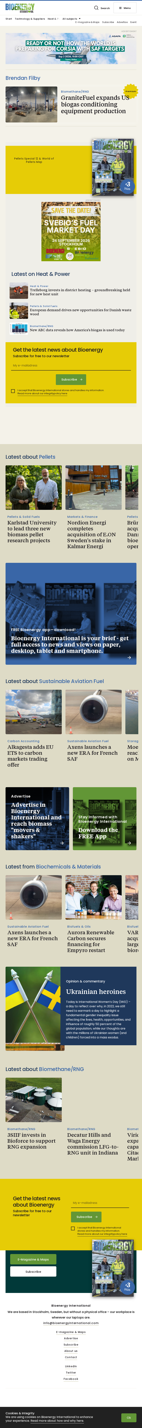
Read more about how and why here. (57, 1421)
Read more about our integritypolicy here (42, 393)
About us (71, 1351)
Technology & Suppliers (30, 19)
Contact (71, 1357)
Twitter (71, 1372)
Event (133, 22)
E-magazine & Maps (87, 22)
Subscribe (108, 22)
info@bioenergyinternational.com (71, 1323)
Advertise (122, 22)
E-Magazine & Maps (33, 1259)
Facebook (71, 1379)
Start (9, 19)
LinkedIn (71, 1366)
